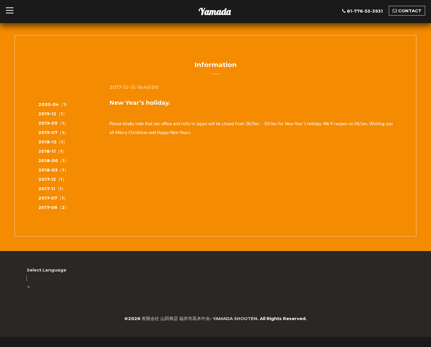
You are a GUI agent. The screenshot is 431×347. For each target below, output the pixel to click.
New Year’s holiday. (139, 102)
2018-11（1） (52, 151)
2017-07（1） (53, 198)
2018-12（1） (52, 142)
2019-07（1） (53, 132)
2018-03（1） (53, 170)
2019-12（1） (52, 113)
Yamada (214, 11)
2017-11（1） (52, 188)
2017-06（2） (53, 207)
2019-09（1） (53, 123)
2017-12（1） (52, 179)
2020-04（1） (54, 104)
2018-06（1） (53, 160)
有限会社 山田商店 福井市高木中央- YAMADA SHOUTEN (199, 318)
